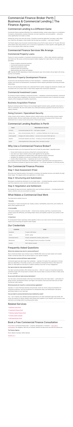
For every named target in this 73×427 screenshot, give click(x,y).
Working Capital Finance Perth (17, 313)
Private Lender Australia (15, 315)
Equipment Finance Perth (16, 310)
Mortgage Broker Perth (15, 318)
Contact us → (11, 335)
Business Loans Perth (15, 307)
